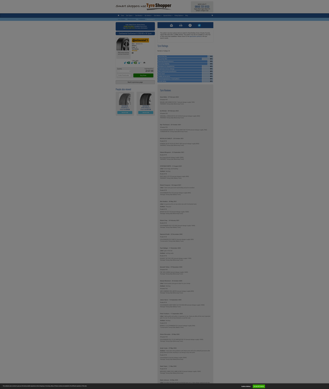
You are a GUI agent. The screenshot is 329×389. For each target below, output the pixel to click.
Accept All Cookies (259, 386)
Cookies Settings (246, 386)
